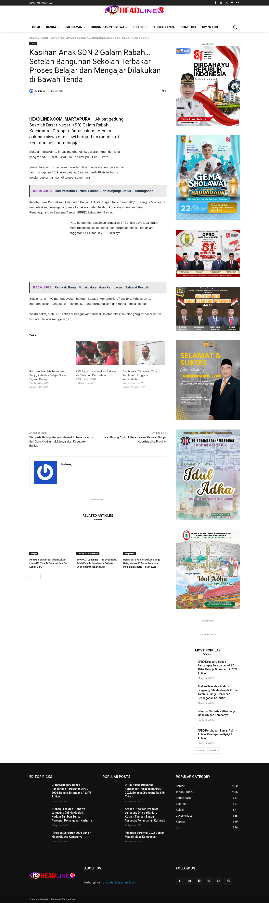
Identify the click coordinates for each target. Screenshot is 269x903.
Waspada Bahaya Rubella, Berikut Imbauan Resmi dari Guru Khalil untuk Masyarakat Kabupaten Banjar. (61, 441)
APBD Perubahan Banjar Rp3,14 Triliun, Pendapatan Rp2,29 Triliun (217, 734)
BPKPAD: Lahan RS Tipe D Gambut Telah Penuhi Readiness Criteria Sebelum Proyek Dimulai (96, 563)
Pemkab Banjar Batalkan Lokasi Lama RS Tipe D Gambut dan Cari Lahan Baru (48, 563)
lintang (41, 90)
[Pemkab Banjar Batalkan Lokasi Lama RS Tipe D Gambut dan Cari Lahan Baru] (50, 540)
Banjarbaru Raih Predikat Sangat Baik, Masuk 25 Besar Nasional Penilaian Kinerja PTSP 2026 (142, 563)
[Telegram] (199, 881)
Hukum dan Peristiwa (88, 553)
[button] (235, 27)
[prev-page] (31, 576)
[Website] (209, 881)
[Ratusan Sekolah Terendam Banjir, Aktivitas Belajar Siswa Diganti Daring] (50, 353)
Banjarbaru (129, 553)
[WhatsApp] (86, 101)
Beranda (34, 37)
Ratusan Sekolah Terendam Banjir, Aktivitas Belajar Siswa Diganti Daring (48, 375)
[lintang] (31, 91)
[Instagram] (221, 3)
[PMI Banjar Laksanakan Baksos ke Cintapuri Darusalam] (97, 353)
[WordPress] (228, 881)
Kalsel (44, 37)
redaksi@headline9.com (120, 882)
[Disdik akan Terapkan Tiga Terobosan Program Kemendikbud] (143, 353)
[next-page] (38, 576)
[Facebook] (215, 3)
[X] (226, 3)
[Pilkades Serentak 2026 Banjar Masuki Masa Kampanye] (185, 716)
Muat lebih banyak (206, 750)
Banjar (34, 553)
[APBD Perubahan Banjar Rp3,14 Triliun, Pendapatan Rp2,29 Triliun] (185, 735)
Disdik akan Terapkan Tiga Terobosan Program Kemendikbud (139, 375)
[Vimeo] (232, 3)
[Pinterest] (77, 101)
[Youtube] (237, 3)
